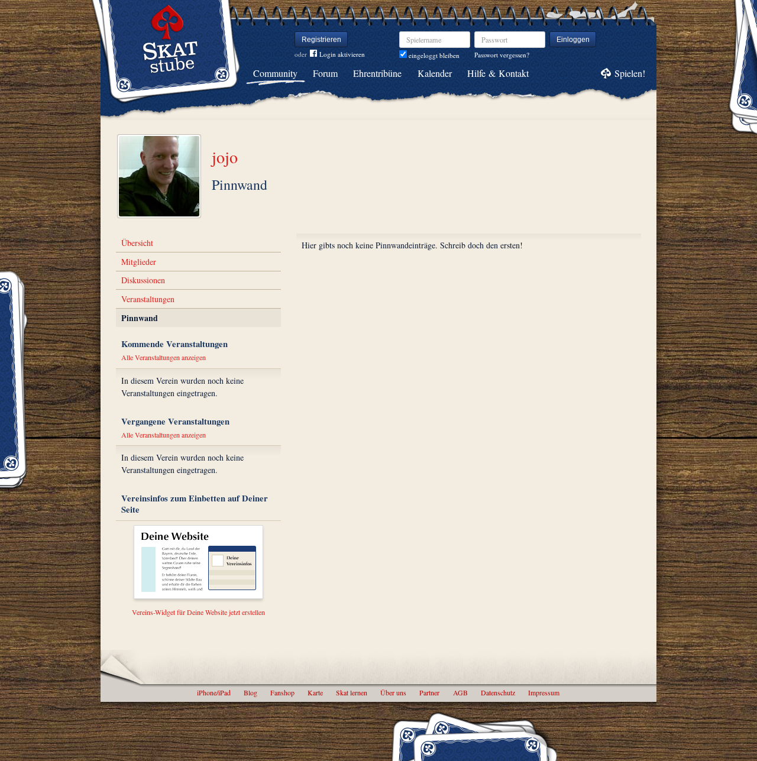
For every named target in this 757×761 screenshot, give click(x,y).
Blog (250, 692)
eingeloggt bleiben (433, 55)
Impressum (543, 692)
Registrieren (321, 39)
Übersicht (137, 242)
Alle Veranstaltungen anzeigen (163, 357)
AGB (460, 692)
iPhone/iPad (214, 692)
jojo (225, 156)
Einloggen (573, 39)
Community (275, 73)
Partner (429, 692)
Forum (325, 73)
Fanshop (282, 692)
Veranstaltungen (147, 299)
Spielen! (629, 73)
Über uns (393, 692)
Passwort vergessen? (501, 54)
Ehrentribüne (377, 73)
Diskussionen (143, 280)
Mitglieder (138, 261)
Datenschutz (498, 692)
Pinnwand (139, 318)
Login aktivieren (342, 54)
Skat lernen (351, 692)
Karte (315, 692)
